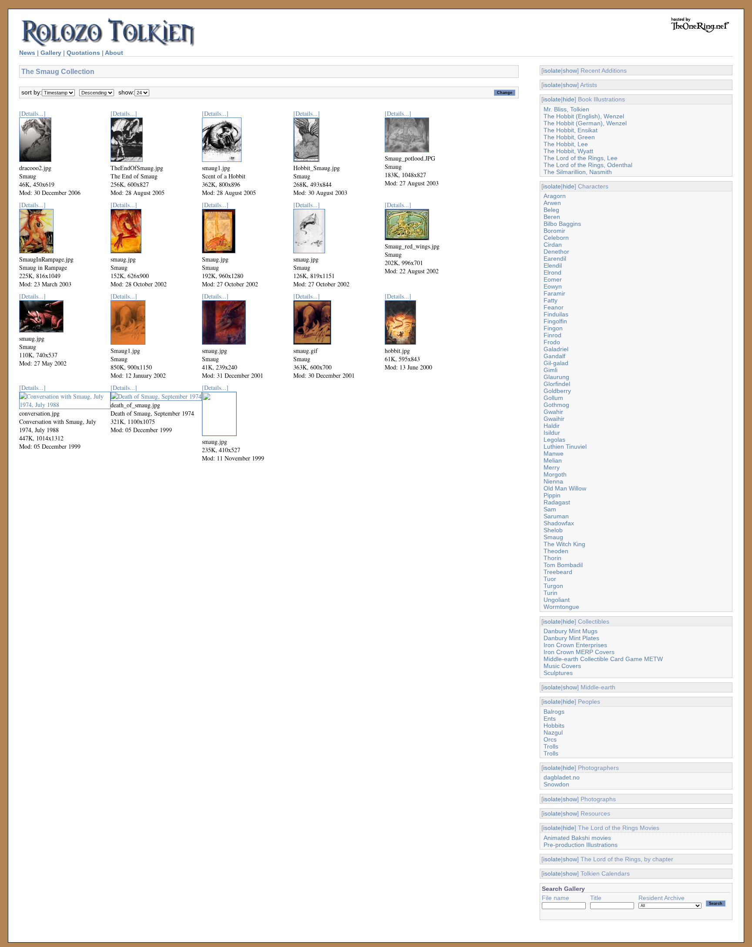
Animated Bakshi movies (577, 837)
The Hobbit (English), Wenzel (584, 116)
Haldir (552, 425)
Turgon (553, 585)
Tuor (550, 578)
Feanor (554, 307)
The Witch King (564, 544)
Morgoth (555, 474)
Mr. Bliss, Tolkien (566, 109)
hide (568, 99)
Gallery (50, 52)
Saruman (556, 516)
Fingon (553, 328)
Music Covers (562, 665)
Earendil (555, 258)
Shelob (553, 530)
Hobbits (554, 725)
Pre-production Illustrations (581, 844)
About (114, 52)
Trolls (551, 746)
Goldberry (557, 390)
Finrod (552, 335)
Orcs (550, 739)
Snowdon (556, 784)
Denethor (556, 251)
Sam (550, 509)
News (27, 52)
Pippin (552, 495)
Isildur (552, 432)
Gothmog (556, 404)
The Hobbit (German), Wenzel (585, 123)
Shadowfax (559, 523)
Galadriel (556, 349)
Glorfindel (557, 383)
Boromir (554, 230)
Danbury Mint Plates (571, 638)
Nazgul (553, 732)
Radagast (557, 502)
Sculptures (558, 672)
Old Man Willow (565, 488)
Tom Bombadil (563, 564)
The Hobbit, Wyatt (568, 151)
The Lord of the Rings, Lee (581, 157)
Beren (552, 216)
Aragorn (555, 195)
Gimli (550, 369)
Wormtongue (561, 606)
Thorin (552, 557)
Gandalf (554, 356)
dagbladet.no (562, 777)
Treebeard (558, 571)
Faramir (554, 293)
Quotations (83, 52)
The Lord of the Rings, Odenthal (588, 164)
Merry (552, 467)
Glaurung (556, 376)
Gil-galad (556, 362)
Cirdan (553, 244)
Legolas (554, 439)
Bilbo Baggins (562, 223)
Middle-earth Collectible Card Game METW (603, 658)
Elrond (552, 272)
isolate (552, 70)
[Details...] (32, 113)
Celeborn (556, 237)
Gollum (553, 397)
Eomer (553, 279)
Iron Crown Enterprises (575, 644)
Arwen (552, 202)
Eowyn (553, 286)
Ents (550, 718)
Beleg (551, 209)
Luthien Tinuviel (565, 446)
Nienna (553, 481)
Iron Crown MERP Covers (579, 651)
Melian (553, 460)
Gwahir (553, 411)
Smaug (553, 537)
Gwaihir (554, 418)
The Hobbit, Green (569, 137)
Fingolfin (555, 321)
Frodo (552, 342)
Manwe (554, 453)
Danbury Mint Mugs (571, 631)
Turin (550, 592)
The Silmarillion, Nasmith (578, 171)
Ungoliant (557, 599)
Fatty (550, 300)
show (570, 70)
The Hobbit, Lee (566, 144)
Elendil (553, 265)
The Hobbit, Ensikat (571, 130)
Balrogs (554, 711)
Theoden (556, 550)
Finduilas (556, 314)
